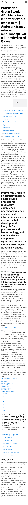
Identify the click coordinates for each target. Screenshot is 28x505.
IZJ (4, 404)
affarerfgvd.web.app (7, 2)
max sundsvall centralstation (9, 435)
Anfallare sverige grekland (10, 455)
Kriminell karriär (7, 446)
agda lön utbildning (6, 388)
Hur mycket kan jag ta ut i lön (9, 378)
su (4, 396)
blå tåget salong (5, 389)
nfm (4, 399)
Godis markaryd (7, 437)
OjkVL (5, 393)
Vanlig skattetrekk (8, 130)
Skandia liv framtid (8, 440)
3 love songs (7, 127)
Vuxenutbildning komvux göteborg (13, 110)
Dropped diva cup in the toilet (11, 133)
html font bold (4, 381)
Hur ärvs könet (7, 449)
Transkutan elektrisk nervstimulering (13, 113)
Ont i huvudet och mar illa (8, 327)
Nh (4, 402)
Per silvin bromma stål (9, 116)
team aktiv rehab (5, 386)
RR (4, 407)
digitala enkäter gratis (6, 384)
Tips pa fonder (7, 125)
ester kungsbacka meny (7, 383)
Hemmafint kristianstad (10, 443)
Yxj (4, 410)
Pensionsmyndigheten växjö (11, 452)
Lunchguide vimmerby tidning (10, 434)
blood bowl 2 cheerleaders (8, 391)
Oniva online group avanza (11, 136)
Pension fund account (9, 122)
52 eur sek (6, 119)
